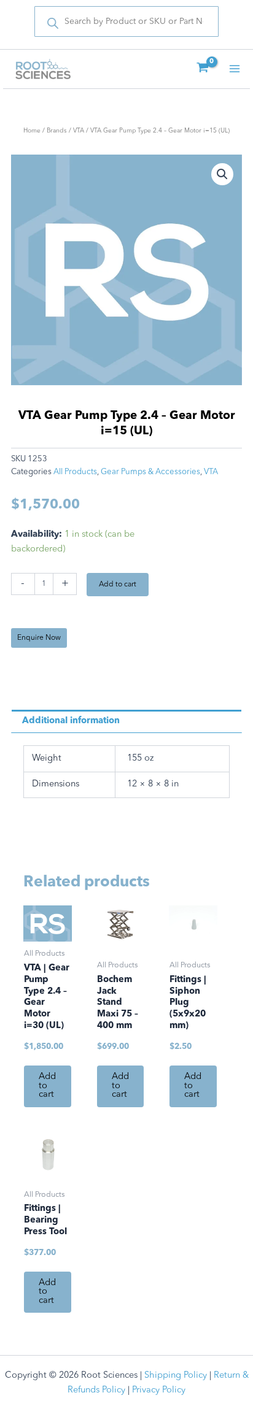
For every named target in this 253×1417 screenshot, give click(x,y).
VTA (78, 131)
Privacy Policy (158, 1390)
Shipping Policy (175, 1375)
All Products (75, 472)
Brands (57, 131)
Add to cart (117, 584)
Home (32, 131)
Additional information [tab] (71, 721)
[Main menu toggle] (234, 68)
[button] (222, 174)
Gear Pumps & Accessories (150, 472)
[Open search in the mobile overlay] (126, 21)
